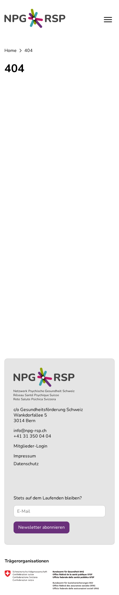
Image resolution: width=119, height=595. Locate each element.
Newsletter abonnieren (41, 527)
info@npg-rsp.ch (30, 431)
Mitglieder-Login (30, 446)
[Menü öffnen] (108, 19)
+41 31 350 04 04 (32, 436)
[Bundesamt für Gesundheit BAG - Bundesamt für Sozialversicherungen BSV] (52, 579)
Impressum (25, 456)
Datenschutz (26, 464)
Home (10, 50)
